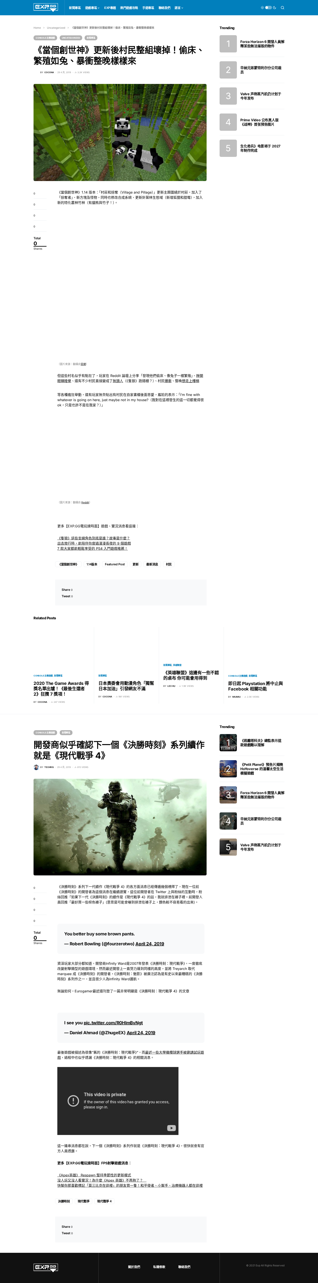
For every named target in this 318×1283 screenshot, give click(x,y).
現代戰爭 (84, 1201)
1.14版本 (92, 564)
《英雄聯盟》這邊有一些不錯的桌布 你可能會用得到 (191, 675)
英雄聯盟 (177, 665)
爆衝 (168, 381)
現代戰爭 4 (104, 1201)
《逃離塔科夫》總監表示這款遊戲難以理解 (260, 742)
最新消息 (152, 564)
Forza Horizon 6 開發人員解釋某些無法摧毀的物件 (262, 43)
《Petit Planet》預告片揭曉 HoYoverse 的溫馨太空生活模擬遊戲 (261, 768)
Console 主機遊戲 (45, 37)
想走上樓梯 (190, 381)
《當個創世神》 (68, 564)
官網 (83, 364)
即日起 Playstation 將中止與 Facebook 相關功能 (255, 686)
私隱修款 (159, 1267)
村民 (169, 564)
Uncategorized (56, 27)
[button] (268, 7)
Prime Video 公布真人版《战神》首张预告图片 (259, 122)
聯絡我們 (184, 1267)
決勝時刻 (64, 1201)
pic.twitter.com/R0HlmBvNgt (113, 1022)
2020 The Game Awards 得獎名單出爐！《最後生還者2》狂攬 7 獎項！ (61, 689)
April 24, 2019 (149, 943)
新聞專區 (91, 37)
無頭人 (118, 381)
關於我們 (134, 1267)
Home (37, 27)
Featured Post (115, 564)
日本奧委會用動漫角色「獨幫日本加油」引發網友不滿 (126, 686)
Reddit (85, 502)
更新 (135, 564)
